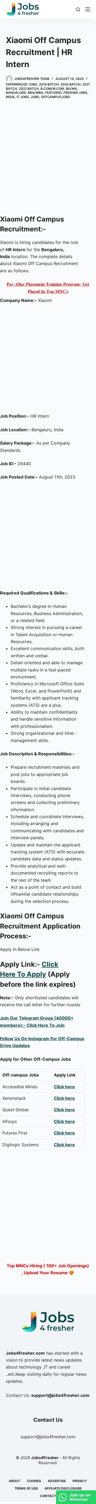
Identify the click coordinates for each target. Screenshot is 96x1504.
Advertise (57, 1481)
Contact (48, 1496)
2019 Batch (49, 84)
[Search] (78, 9)
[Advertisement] (48, 158)
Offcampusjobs (55, 97)
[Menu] (87, 9)
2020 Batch (71, 84)
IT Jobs (23, 97)
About (14, 1481)
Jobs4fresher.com (25, 1353)
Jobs (35, 97)
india (10, 97)
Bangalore (16, 93)
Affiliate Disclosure (63, 1488)
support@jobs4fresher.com (48, 1436)
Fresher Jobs (75, 93)
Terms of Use (26, 1488)
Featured (53, 93)
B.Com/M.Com (52, 89)
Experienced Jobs (21, 84)
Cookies (34, 1481)
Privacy (80, 1481)
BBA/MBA (35, 93)
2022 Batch (29, 89)
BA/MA (71, 89)
